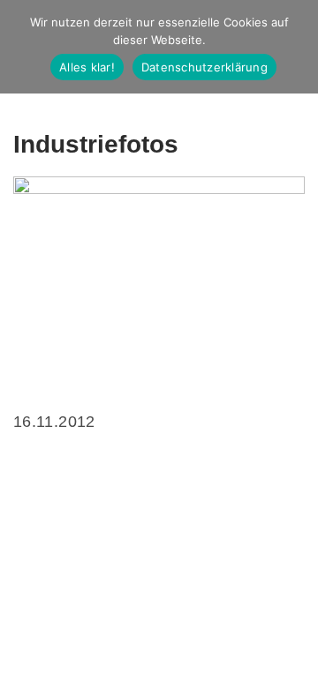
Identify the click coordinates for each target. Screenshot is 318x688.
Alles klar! (87, 67)
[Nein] (296, 47)
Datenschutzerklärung (204, 67)
